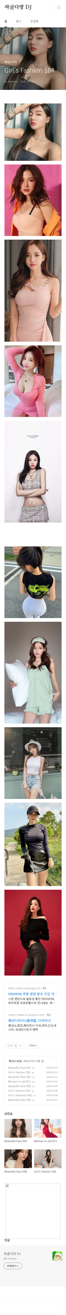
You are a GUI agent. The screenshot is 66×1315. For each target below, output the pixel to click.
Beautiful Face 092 (19, 1067)
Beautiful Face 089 (19, 1100)
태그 (18, 21)
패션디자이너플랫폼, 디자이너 (29, 1020)
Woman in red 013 (19, 1081)
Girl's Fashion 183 (19, 1090)
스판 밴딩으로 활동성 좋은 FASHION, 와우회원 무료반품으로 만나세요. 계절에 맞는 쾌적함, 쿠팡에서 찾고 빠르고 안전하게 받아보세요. (32, 1000)
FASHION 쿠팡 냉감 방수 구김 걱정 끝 (32, 994)
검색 (50, 7)
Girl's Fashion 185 (19, 1072)
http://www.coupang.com (24, 988)
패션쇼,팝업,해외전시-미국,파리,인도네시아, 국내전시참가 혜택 (32, 1027)
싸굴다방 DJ (18, 7)
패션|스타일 (15, 1061)
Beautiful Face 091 (19, 1077)
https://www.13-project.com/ (26, 1014)
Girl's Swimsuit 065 (20, 1095)
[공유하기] (15, 1046)
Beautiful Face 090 (19, 1086)
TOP (59, 1312)
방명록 (34, 21)
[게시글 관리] (20, 1046)
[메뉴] (59, 7)
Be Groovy (10, 1258)
